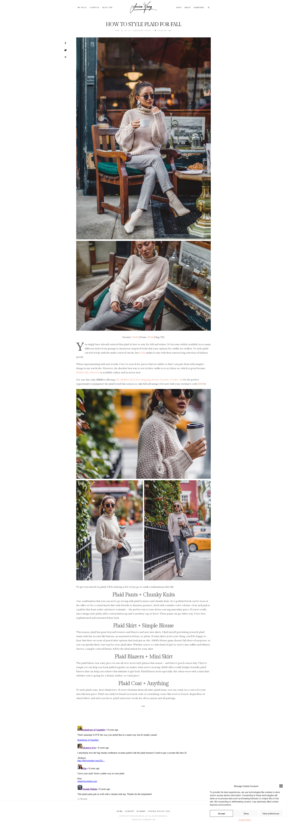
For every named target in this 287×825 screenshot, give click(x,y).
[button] (281, 785)
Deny (246, 813)
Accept (221, 813)
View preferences (270, 813)
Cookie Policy (244, 819)
